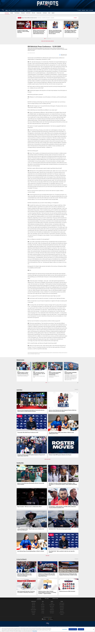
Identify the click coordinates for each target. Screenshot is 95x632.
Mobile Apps (61, 609)
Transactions (42, 609)
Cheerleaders (33, 612)
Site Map (33, 614)
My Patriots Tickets (51, 604)
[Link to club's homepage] (3, 10)
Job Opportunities (61, 612)
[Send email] (64, 55)
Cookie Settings (64, 629)
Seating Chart (52, 609)
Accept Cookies (81, 629)
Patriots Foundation (33, 609)
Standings (42, 612)
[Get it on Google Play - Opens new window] (50, 619)
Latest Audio (33, 606)
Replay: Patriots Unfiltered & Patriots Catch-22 (29, 17)
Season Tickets (52, 606)
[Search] (77, 10)
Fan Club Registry (61, 604)
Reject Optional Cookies (72, 629)
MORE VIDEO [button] (47, 555)
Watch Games (52, 612)
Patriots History (33, 611)
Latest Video (33, 604)
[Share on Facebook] (60, 55)
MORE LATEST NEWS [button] (47, 459)
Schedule (42, 611)
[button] (45, 38)
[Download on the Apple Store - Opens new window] (44, 619)
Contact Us (61, 614)
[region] (47, 629)
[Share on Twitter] (62, 55)
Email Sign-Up (62, 606)
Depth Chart (42, 604)
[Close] (93, 629)
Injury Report (42, 606)
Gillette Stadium (52, 611)
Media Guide (61, 611)
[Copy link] (66, 55)
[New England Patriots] (47, 623)
